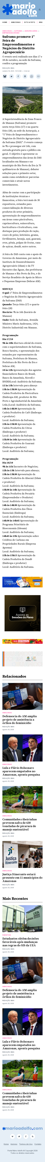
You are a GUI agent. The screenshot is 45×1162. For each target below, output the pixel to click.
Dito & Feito (29, 22)
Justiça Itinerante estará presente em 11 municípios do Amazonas (22, 878)
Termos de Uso (26, 1144)
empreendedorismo (11, 33)
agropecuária (31, 31)
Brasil (42, 22)
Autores (14, 1144)
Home (4, 22)
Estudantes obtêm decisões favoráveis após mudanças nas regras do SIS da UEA (20, 942)
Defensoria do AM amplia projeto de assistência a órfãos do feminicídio (19, 720)
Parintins (6, 935)
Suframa (18, 31)
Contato (37, 1144)
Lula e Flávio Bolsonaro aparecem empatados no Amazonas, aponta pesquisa (21, 771)
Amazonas (16, 22)
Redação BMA (8, 68)
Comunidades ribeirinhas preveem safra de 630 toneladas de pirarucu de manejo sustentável (19, 824)
